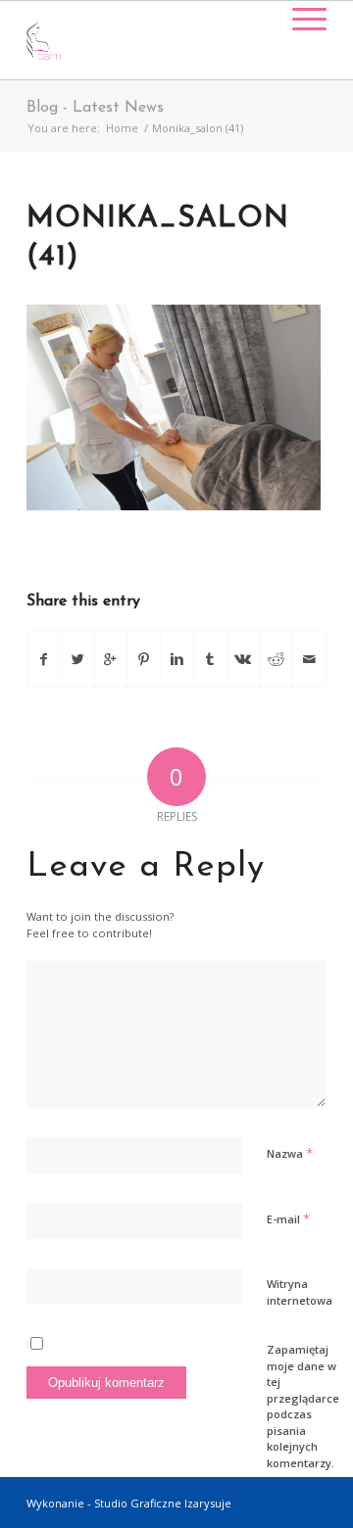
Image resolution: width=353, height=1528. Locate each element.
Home (122, 127)
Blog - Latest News (95, 108)
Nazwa (290, 1153)
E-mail (288, 1218)
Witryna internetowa (299, 1292)
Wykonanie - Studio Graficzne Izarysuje (128, 1503)
